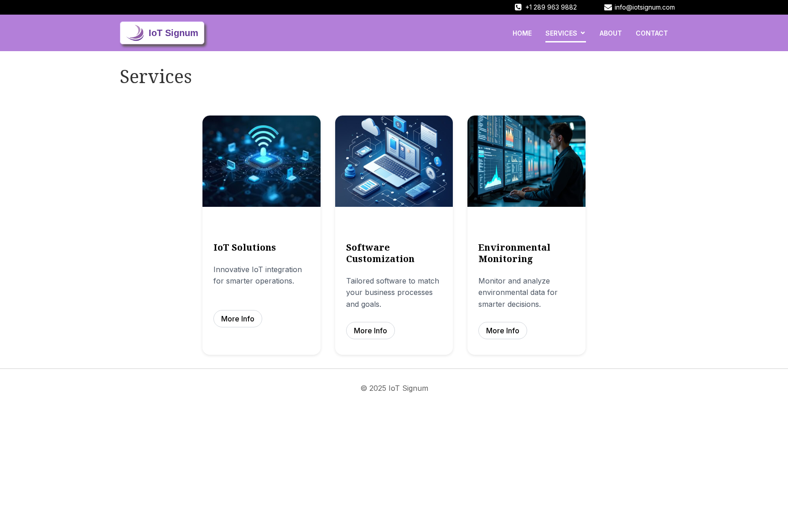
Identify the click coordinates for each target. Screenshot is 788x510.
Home (522, 33)
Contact (652, 33)
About (611, 33)
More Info (237, 318)
